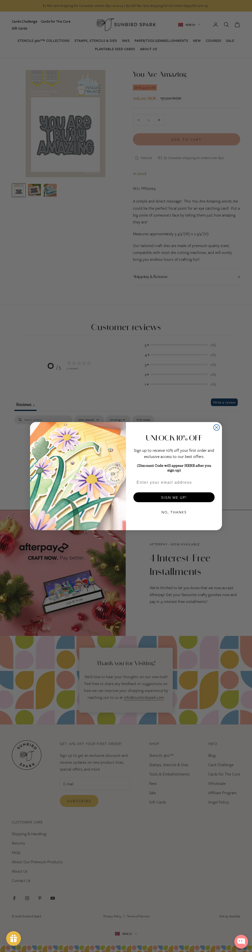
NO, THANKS (174, 512)
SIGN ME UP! (174, 497)
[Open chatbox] (241, 942)
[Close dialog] (217, 427)
